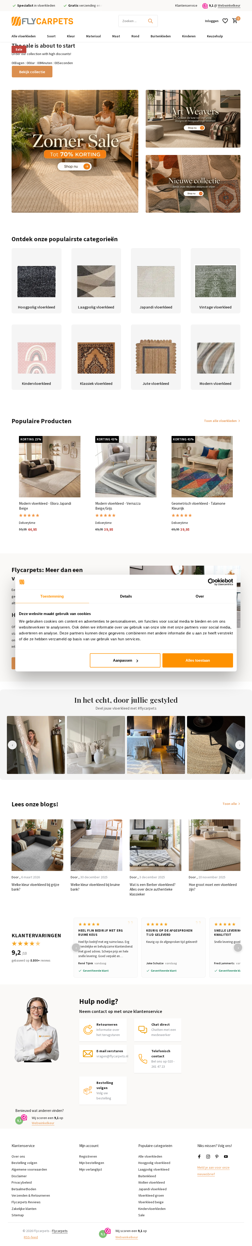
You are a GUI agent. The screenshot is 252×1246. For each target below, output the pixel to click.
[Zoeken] (150, 20)
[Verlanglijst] (225, 21)
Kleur (71, 36)
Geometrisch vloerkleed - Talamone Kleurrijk (198, 506)
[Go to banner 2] (193, 119)
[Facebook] (199, 1157)
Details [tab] (126, 596)
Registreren (88, 1156)
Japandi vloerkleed (152, 1189)
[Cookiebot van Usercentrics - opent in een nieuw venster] (211, 582)
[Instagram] (208, 1157)
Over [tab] (200, 596)
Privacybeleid (22, 1182)
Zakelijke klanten (24, 1208)
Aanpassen (122, 660)
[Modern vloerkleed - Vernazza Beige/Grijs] (126, 466)
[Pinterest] (217, 1157)
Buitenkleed (147, 1176)
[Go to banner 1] (75, 151)
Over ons (18, 1156)
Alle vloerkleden (24, 36)
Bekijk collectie (32, 71)
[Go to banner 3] (193, 184)
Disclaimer (19, 1176)
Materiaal (93, 36)
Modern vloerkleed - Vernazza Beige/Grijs (118, 506)
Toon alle (229, 803)
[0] (233, 21)
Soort (51, 36)
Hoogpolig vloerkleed (154, 1163)
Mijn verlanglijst (90, 1169)
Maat (116, 36)
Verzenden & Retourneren (31, 1195)
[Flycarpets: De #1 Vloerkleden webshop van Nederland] (42, 21)
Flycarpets (60, 1231)
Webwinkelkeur (229, 5)
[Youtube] (226, 1157)
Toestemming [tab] (52, 596)
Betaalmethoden (24, 1189)
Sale (19, 49)
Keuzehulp (215, 36)
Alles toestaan (198, 660)
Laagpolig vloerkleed (153, 1169)
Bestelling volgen (24, 1163)
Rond (135, 36)
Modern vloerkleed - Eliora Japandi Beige (45, 506)
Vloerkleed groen (151, 1195)
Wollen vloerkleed (151, 1182)
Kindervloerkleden (152, 1208)
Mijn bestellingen (91, 1163)
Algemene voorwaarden (29, 1169)
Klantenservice (186, 5)
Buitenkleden (161, 36)
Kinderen (189, 36)
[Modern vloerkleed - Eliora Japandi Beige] (49, 466)
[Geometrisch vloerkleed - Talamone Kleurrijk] (202, 466)
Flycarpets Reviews (26, 1202)
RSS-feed (31, 1237)
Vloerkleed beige (151, 1202)
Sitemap (18, 1215)
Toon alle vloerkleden (220, 421)
